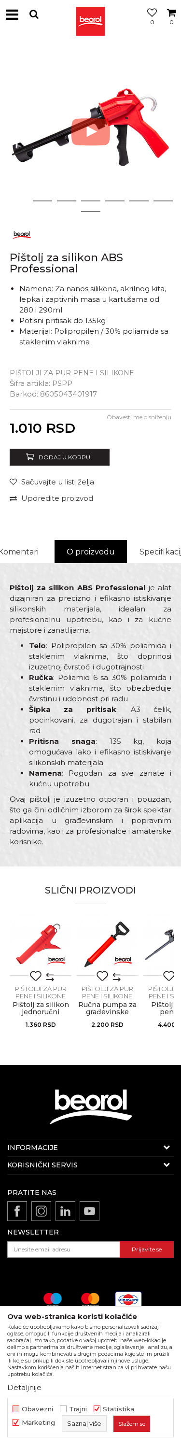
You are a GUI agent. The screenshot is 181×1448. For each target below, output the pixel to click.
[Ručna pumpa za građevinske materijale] (107, 944)
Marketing (38, 1422)
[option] (90, 131)
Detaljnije (24, 1387)
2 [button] (42, 200)
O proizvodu (91, 551)
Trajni (78, 1409)
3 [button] (66, 200)
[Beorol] (90, 14)
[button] (33, 14)
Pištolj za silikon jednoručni (41, 1008)
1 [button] (18, 200)
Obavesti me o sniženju (139, 417)
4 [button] (90, 200)
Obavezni (37, 1409)
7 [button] (163, 200)
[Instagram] (41, 1211)
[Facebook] (17, 1211)
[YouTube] (89, 1211)
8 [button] (90, 211)
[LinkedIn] (65, 1211)
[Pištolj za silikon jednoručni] (40, 944)
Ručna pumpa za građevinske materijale (107, 1012)
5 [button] (114, 200)
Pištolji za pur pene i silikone (72, 373)
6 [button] (139, 200)
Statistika (118, 1409)
